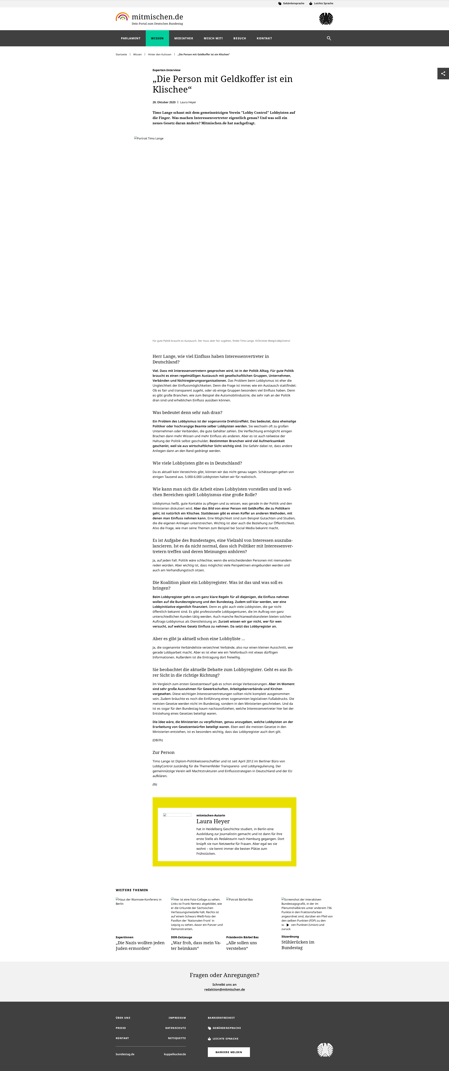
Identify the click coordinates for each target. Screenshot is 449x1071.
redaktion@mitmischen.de (224, 989)
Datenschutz (175, 1028)
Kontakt (122, 1038)
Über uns (123, 1017)
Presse (121, 1028)
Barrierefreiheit (221, 1017)
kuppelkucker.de (175, 1054)
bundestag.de (125, 1054)
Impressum (177, 1017)
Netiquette (177, 1038)
